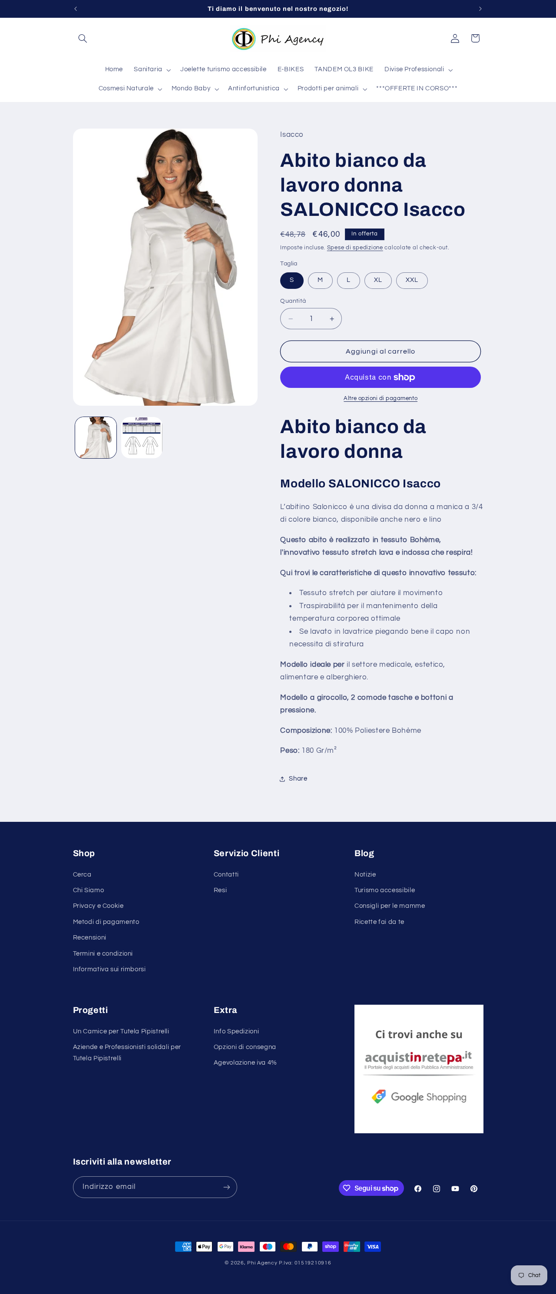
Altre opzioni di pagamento (380, 399)
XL (378, 280)
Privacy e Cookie (98, 906)
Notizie (365, 874)
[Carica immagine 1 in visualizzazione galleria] (95, 437)
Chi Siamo (88, 890)
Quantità (293, 301)
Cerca (82, 874)
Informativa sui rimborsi (109, 969)
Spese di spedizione (355, 248)
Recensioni (89, 937)
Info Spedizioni (236, 1031)
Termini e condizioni (103, 953)
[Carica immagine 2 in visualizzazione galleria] (141, 437)
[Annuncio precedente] (75, 8)
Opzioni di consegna (245, 1047)
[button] (83, 38)
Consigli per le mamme (389, 906)
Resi (220, 890)
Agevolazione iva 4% (245, 1062)
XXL (412, 280)
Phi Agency (262, 1263)
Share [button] (298, 778)
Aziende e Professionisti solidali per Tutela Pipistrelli (127, 1053)
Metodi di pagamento (106, 922)
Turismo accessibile (384, 890)
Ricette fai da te (379, 922)
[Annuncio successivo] (480, 8)
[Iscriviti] (226, 1187)
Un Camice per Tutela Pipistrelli (121, 1031)
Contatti (226, 874)
